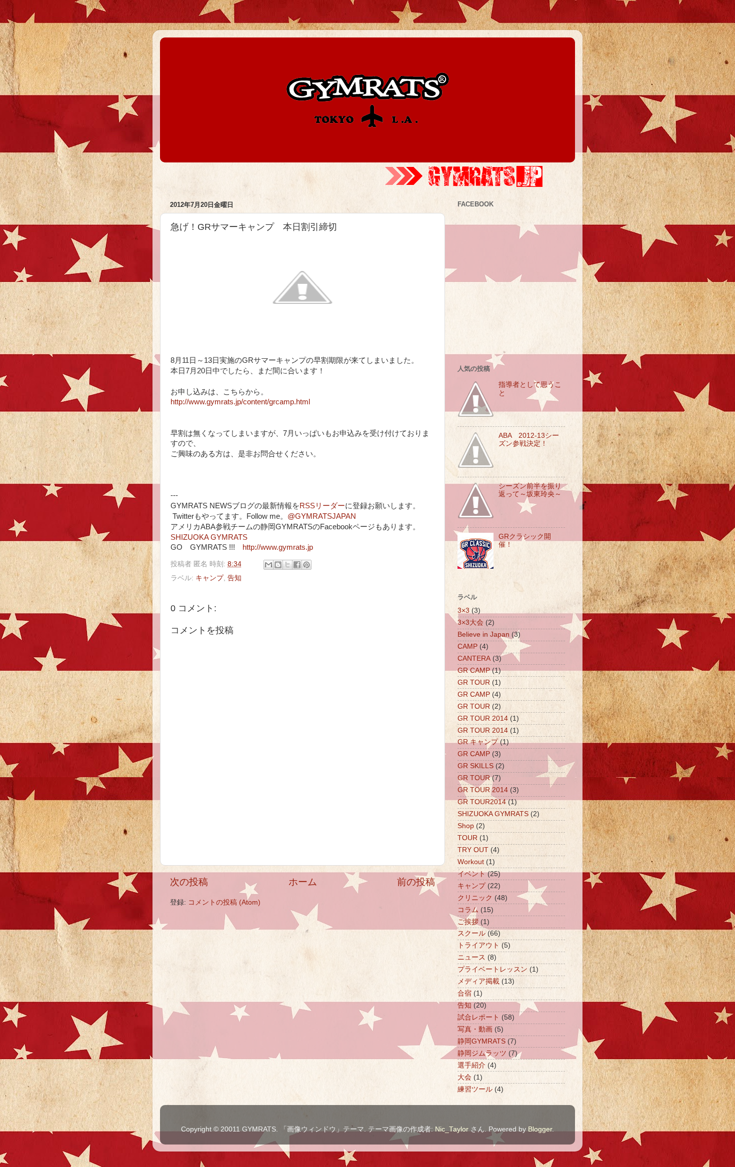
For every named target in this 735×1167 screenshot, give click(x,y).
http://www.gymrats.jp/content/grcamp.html (240, 402)
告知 (235, 578)
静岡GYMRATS (482, 1041)
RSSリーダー (322, 506)
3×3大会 (471, 622)
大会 (465, 1077)
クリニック (475, 898)
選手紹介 (472, 1065)
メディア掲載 (479, 981)
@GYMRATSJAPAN (322, 516)
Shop (466, 826)
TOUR (468, 838)
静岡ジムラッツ (482, 1053)
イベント (472, 874)
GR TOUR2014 (482, 802)
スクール (472, 933)
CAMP (468, 646)
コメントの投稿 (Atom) (224, 902)
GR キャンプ (478, 742)
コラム (468, 910)
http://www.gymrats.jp (277, 547)
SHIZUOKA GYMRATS (209, 537)
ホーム (302, 882)
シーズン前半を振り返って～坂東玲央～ (530, 490)
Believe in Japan (484, 634)
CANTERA (474, 658)
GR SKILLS (476, 766)
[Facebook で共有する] (297, 565)
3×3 (464, 610)
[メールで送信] (269, 565)
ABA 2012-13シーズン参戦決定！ (528, 439)
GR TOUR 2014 (483, 718)
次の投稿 (189, 882)
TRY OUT (473, 850)
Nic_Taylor (451, 1129)
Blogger (540, 1129)
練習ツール (475, 1089)
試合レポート (479, 1017)
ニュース (472, 957)
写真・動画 (475, 1029)
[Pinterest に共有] (307, 565)
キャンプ (210, 578)
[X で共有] (287, 565)
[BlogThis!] (278, 565)
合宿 (465, 993)
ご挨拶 (468, 922)
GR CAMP (474, 670)
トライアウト (479, 945)
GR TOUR (474, 682)
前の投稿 (416, 882)
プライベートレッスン (493, 969)
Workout (471, 862)
